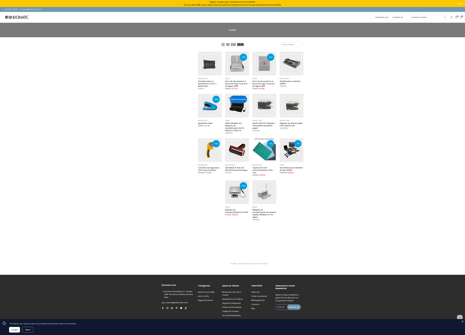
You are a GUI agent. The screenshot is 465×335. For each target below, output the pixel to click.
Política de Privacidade (231, 307)
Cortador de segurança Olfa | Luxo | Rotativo (208, 169)
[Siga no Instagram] (167, 308)
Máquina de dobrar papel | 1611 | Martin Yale (291, 124)
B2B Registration (258, 300)
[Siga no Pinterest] (176, 308)
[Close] (462, 321)
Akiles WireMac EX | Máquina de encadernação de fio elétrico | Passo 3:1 (234, 127)
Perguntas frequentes (231, 303)
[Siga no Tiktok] (186, 308)
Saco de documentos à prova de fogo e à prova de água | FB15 (263, 83)
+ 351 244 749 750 (10, 9)
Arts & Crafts (203, 296)
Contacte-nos (381, 17)
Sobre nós (255, 292)
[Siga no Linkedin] (172, 308)
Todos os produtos (259, 296)
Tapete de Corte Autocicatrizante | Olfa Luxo (262, 170)
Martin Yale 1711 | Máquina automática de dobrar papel (263, 125)
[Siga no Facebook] (163, 308)
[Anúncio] (232, 3)
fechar (6, 3)
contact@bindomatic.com (32, 9)
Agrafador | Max (205, 123)
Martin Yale (257, 120)
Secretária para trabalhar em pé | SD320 (291, 169)
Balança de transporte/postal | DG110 (236, 211)
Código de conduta (230, 311)
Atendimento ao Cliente (232, 299)
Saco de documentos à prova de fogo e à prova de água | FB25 (236, 83)
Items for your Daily (206, 292)
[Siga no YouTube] (181, 308)
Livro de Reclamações (231, 315)
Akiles (227, 120)
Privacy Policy (71, 324)
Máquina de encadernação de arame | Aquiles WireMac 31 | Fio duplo (264, 213)
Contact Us (398, 17)
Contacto (255, 304)
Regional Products (205, 300)
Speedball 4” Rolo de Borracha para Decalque (236, 169)
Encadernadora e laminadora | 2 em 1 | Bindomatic (207, 83)
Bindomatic (203, 78)
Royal (227, 78)
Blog (253, 308)
